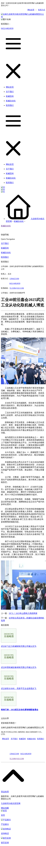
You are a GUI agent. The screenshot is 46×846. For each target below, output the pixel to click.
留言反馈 (5, 843)
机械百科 (5, 248)
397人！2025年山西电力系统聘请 (23, 613)
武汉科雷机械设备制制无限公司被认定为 (18, 667)
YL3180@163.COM (17, 759)
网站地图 (5, 808)
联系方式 (41, 10)
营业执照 (5, 792)
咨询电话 (5, 833)
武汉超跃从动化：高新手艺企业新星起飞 (18, 688)
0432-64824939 (7, 28)
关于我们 (5, 243)
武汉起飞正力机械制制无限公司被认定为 (18, 646)
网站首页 (30, 10)
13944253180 (14, 279)
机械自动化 (19, 221)
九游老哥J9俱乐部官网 (10, 803)
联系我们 (5, 257)
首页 (3, 815)
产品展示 (5, 824)
